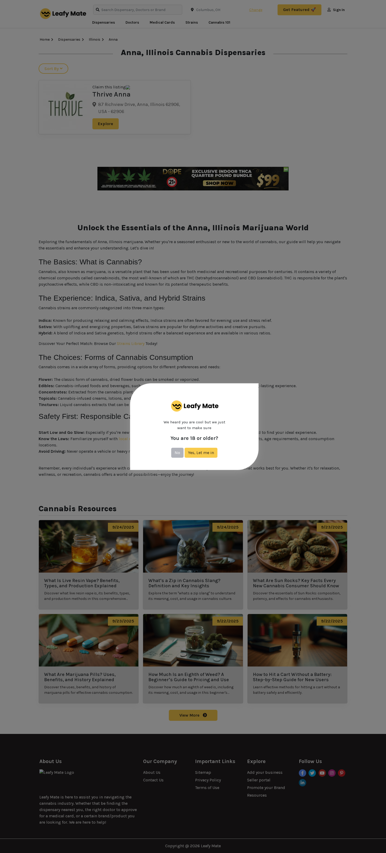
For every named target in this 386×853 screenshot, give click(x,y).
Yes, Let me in (201, 452)
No (177, 452)
